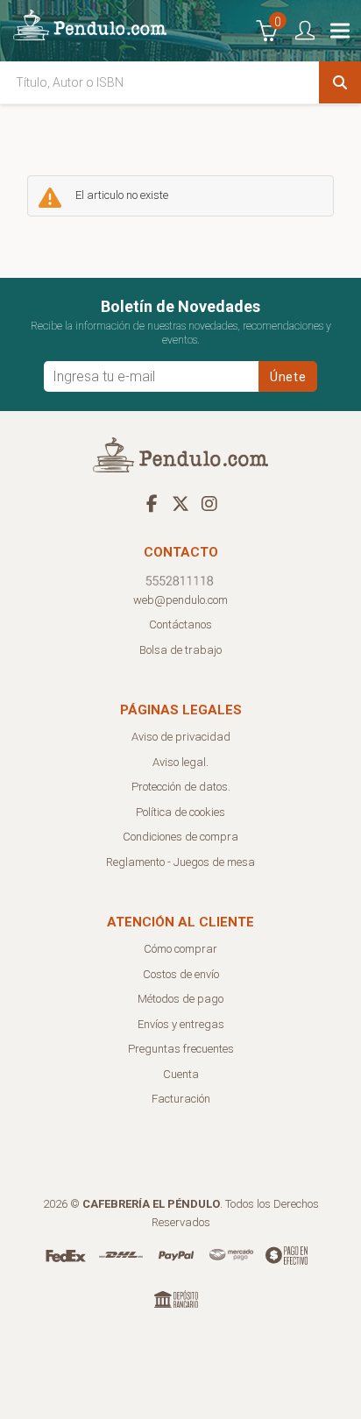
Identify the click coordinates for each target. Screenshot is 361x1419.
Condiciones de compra (180, 836)
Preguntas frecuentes (181, 1048)
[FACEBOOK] (151, 503)
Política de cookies (180, 812)
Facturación (181, 1098)
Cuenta (181, 1074)
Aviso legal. (180, 762)
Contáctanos (180, 624)
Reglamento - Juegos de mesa (180, 862)
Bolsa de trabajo (180, 649)
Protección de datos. (180, 786)
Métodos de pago (180, 998)
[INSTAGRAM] (209, 503)
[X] (180, 503)
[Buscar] (340, 82)
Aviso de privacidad (180, 736)
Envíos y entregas (181, 1024)
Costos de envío (181, 974)
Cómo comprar (180, 948)
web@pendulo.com (180, 600)
